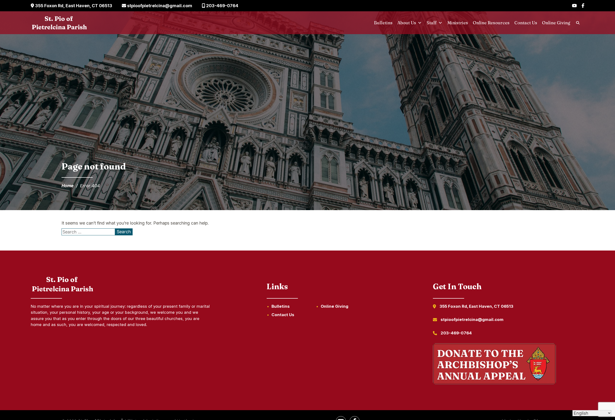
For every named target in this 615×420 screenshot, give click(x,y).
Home (68, 185)
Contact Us (525, 22)
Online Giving (556, 22)
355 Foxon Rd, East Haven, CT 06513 (73, 5)
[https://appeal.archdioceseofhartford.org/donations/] (494, 364)
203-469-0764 (221, 5)
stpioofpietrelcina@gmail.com (159, 5)
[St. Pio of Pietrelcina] (59, 22)
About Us (406, 22)
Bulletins (383, 22)
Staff (432, 22)
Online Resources (491, 22)
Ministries (457, 22)
